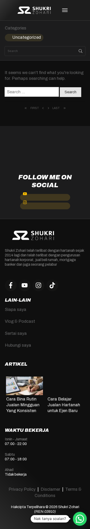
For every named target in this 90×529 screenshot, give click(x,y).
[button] (80, 519)
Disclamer (50, 489)
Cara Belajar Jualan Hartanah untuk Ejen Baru (64, 405)
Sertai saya (16, 333)
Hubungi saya (18, 345)
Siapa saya (15, 309)
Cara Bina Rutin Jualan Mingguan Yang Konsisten (22, 405)
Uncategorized (26, 37)
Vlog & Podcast (20, 321)
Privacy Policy (22, 489)
